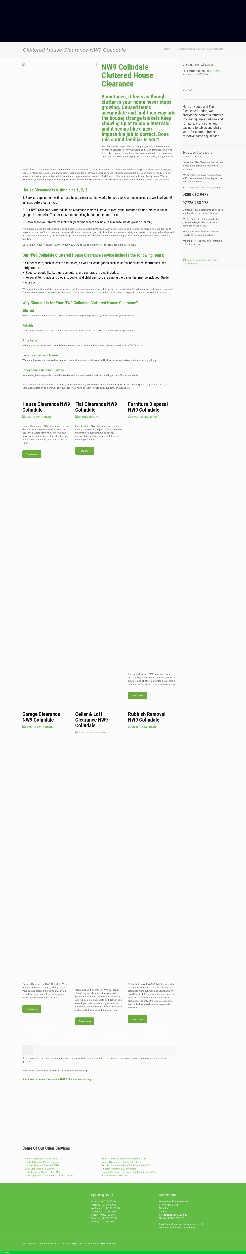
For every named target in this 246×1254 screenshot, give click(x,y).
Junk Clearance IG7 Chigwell (40, 1168)
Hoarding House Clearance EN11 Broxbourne (49, 1175)
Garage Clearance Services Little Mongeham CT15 (129, 1172)
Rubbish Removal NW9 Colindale (147, 717)
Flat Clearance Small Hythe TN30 (42, 1172)
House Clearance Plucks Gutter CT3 (44, 1158)
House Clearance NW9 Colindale (46, 407)
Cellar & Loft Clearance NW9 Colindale (91, 720)
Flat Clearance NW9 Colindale (96, 407)
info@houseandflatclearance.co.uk (185, 1224)
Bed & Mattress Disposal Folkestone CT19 (124, 1158)
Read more (32, 454)
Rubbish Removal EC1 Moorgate (119, 1168)
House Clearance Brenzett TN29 (42, 1165)
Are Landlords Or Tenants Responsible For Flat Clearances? (157, 1030)
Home (167, 48)
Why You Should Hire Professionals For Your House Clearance (42, 1030)
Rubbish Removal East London (41, 1162)
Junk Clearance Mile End (115, 1175)
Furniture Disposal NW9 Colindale (148, 407)
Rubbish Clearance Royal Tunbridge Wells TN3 (126, 1165)
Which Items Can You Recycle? (80, 1033)
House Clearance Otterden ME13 (119, 1162)
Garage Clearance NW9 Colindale (41, 717)
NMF (102, 1243)
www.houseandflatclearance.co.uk (177, 1227)
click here (155, 1058)
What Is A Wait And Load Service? (118, 1033)
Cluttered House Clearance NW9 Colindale (200, 48)
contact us (92, 1058)
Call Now (4, 1252)
